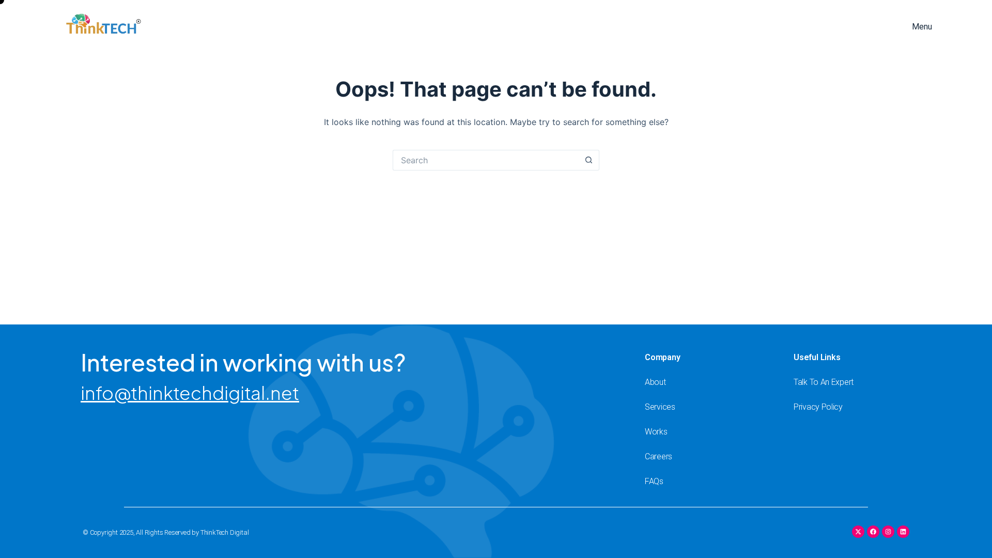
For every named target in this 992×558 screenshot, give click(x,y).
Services (660, 407)
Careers (658, 456)
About (655, 382)
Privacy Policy (818, 407)
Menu (922, 27)
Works (656, 432)
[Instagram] (888, 531)
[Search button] (589, 160)
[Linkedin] (903, 531)
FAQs (654, 481)
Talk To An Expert (824, 382)
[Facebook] (873, 531)
